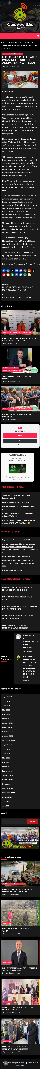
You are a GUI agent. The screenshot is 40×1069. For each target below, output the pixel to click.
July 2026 (6, 701)
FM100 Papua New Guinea (12, 570)
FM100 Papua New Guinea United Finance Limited (18, 508)
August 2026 (7, 697)
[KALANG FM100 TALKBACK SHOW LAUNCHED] (20, 398)
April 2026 (6, 714)
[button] (4, 270)
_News (6, 934)
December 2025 (8, 727)
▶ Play (20, 435)
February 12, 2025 (15, 381)
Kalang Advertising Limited (20, 26)
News (5, 344)
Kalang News (7, 332)
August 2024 (7, 797)
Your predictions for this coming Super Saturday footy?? (16, 496)
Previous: (17, 287)
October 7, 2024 (15, 66)
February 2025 (7, 771)
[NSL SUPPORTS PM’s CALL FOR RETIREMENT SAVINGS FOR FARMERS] (20, 952)
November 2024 (8, 784)
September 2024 (8, 793)
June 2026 (6, 705)
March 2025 (6, 767)
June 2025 (6, 753)
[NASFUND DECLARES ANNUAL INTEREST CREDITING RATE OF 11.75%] (20, 322)
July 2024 (6, 801)
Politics (22, 884)
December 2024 (8, 780)
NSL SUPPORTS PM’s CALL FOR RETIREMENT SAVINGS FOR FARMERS (19, 607)
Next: (17, 295)
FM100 (5, 368)
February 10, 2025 (15, 419)
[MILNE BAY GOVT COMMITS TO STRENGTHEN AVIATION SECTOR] (20, 1031)
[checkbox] (6, 1063)
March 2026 (6, 719)
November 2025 (8, 732)
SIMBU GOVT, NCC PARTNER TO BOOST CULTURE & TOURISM (17, 617)
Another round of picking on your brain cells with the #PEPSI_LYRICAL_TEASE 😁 (18, 521)
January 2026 (7, 723)
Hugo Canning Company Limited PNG (16, 540)
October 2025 (7, 736)
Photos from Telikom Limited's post (15, 502)
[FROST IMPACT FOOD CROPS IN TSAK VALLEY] (20, 913)
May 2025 (6, 758)
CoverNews (31, 1063)
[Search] (38, 36)
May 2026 (6, 710)
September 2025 (8, 740)
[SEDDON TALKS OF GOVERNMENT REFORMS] (20, 360)
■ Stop (20, 441)
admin (6, 66)
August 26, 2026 (14, 894)
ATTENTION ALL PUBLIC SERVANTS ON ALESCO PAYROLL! (17, 514)
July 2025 (6, 749)
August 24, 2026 (15, 934)
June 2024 (6, 806)
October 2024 (7, 788)
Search (4, 813)
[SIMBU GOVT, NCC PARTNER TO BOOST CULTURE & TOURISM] (20, 992)
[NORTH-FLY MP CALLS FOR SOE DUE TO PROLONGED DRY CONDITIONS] (20, 873)
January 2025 (7, 775)
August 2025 (7, 745)
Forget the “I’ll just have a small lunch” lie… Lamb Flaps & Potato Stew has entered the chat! (18, 563)
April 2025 (6, 762)
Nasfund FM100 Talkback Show (12, 54)
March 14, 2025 (14, 343)
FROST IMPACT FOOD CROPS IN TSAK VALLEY (17, 598)
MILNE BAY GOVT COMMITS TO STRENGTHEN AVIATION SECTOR (15, 626)
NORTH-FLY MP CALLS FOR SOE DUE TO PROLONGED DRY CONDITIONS (17, 588)
